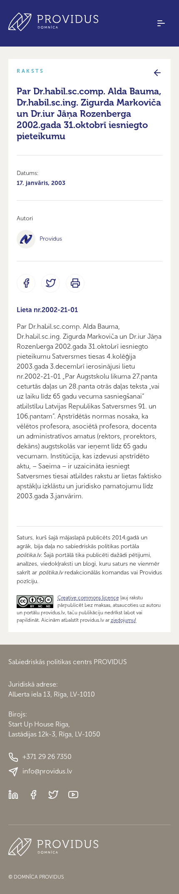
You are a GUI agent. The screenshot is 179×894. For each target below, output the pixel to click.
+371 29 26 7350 (47, 757)
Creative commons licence (88, 598)
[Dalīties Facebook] (26, 283)
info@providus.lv (47, 771)
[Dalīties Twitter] (50, 283)
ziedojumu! (123, 620)
